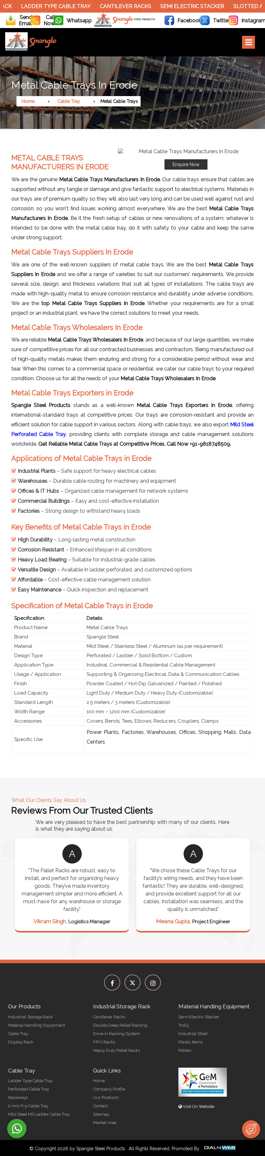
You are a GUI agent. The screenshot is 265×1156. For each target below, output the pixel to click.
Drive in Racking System (116, 1033)
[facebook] (112, 982)
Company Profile (109, 1089)
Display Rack (20, 1042)
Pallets (184, 1050)
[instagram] (153, 982)
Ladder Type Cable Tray (47, 6)
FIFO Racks (104, 1042)
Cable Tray (69, 101)
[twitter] (132, 982)
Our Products (106, 1097)
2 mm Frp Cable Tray (28, 1105)
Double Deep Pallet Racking (120, 1025)
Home (28, 101)
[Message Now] (16, 1128)
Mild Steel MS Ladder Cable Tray (39, 1114)
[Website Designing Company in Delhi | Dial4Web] (219, 1148)
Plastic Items (190, 1042)
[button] (186, 159)
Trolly (183, 1025)
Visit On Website (198, 1106)
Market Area (104, 1122)
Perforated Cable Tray (28, 1089)
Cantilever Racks (117, 6)
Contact (100, 1105)
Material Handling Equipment (36, 1025)
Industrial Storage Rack (30, 1016)
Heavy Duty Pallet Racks (116, 1050)
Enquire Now (186, 164)
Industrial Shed (192, 1033)
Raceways (18, 1097)
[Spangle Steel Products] (124, 25)
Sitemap (101, 1114)
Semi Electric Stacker (184, 6)
